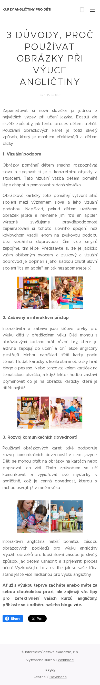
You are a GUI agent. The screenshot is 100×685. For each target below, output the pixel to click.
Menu (92, 9)
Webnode (66, 660)
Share (15, 619)
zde (77, 605)
